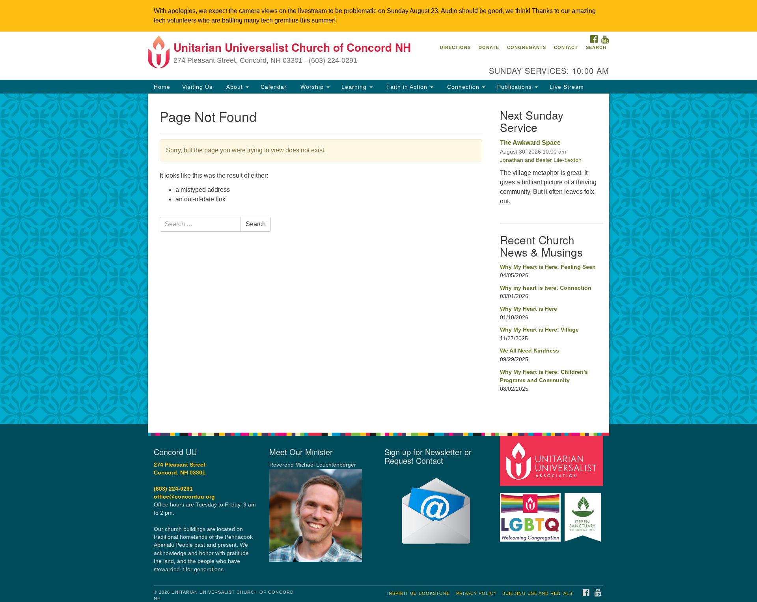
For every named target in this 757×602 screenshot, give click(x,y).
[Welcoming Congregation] (531, 513)
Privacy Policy (476, 593)
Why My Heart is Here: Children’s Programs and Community (544, 376)
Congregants (526, 47)
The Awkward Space (530, 142)
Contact (566, 47)
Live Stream (567, 87)
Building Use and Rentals (537, 593)
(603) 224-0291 (173, 489)
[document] (378, 259)
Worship (312, 87)
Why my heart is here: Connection (545, 288)
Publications (515, 87)
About (234, 87)
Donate (489, 47)
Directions (455, 47)
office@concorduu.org (184, 497)
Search (596, 47)
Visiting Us (197, 87)
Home (162, 87)
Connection (463, 87)
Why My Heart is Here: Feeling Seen (548, 267)
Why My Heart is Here (528, 309)
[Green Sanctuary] (584, 513)
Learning (355, 87)
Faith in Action (406, 87)
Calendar (274, 87)
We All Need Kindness (529, 350)
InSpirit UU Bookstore (418, 593)
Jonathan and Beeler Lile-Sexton (541, 160)
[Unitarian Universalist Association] (553, 460)
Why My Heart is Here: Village (539, 329)
